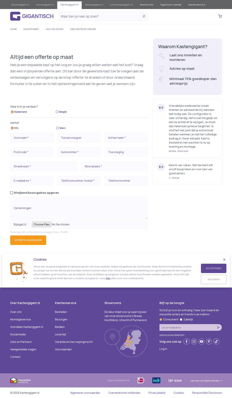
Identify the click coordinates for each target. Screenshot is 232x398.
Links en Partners (21, 342)
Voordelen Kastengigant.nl (26, 327)
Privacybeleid (157, 393)
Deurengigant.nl (20, 4)
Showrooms (147, 4)
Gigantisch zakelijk (171, 4)
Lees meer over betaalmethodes (204, 380)
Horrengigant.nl (45, 4)
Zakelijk (188, 319)
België (63, 111)
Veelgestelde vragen (83, 29)
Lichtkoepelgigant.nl (121, 4)
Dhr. (16, 128)
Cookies (178, 393)
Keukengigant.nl (94, 4)
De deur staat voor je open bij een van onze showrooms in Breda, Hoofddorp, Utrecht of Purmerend (125, 316)
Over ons (16, 312)
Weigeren (214, 279)
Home (13, 29)
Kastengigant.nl (69, 4)
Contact (15, 357)
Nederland (20, 111)
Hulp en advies (54, 29)
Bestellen (61, 312)
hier (108, 278)
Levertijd (60, 334)
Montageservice (20, 319)
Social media (18, 334)
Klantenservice (196, 4)
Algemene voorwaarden (85, 393)
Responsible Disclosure (207, 393)
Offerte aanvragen (28, 240)
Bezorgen (61, 319)
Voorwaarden (63, 349)
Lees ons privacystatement (171, 334)
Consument (171, 319)
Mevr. (63, 128)
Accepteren (213, 268)
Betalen (60, 327)
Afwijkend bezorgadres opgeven (36, 193)
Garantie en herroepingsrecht (74, 342)
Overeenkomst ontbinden (124, 393)
